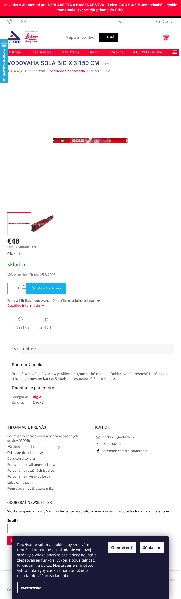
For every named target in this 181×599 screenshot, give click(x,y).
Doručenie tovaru (21, 458)
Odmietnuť (121, 547)
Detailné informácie (23, 305)
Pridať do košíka (49, 288)
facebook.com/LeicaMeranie (124, 451)
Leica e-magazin (20, 482)
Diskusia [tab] (30, 349)
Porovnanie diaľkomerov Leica (31, 465)
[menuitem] (14, 52)
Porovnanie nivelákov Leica (28, 476)
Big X (37, 397)
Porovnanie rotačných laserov (31, 470)
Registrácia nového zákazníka (30, 488)
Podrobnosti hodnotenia (66, 71)
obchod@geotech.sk (118, 437)
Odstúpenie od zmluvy (25, 452)
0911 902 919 (113, 444)
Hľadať (108, 37)
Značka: (100, 71)
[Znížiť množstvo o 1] (24, 291)
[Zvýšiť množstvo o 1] (24, 285)
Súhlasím (151, 547)
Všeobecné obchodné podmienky (33, 447)
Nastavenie (64, 565)
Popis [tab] (14, 349)
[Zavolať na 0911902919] (14, 21)
